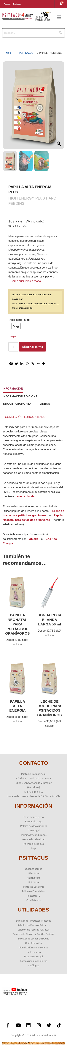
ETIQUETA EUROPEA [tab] (17, 403)
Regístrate (17, 4)
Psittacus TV (33, 896)
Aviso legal (33, 830)
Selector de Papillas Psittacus (34, 929)
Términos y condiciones (34, 835)
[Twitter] (16, 363)
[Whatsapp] (27, 363)
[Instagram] (38, 1025)
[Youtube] (18, 1025)
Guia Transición (33, 943)
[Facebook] (11, 363)
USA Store (33, 873)
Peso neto (15, 319)
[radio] (16, 326)
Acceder (7, 4)
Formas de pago (33, 821)
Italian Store (33, 878)
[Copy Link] (32, 363)
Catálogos (33, 965)
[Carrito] (61, 4)
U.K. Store (33, 882)
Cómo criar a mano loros (33, 961)
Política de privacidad (33, 839)
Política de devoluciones (33, 826)
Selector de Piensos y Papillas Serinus (33, 934)
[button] (58, 17)
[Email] (38, 363)
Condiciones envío (33, 817)
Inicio (8, 52)
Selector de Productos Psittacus (33, 921)
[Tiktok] (59, 1025)
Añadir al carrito (32, 346)
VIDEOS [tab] (44, 403)
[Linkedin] (22, 363)
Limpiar (13, 336)
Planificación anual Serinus (33, 947)
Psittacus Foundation (33, 891)
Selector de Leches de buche (33, 938)
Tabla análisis (33, 952)
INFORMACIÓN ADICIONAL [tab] (21, 396)
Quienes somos (33, 869)
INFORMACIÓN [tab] (13, 388)
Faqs (33, 848)
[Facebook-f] (8, 1025)
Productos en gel (33, 956)
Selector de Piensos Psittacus (33, 925)
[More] (43, 363)
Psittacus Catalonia (33, 887)
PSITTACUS (26, 52)
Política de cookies (33, 844)
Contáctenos (33, 900)
